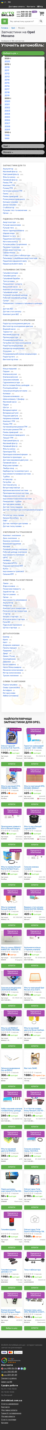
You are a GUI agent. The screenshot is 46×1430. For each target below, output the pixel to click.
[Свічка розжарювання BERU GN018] (11, 1058)
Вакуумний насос (10, 287)
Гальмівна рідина (8, 1230)
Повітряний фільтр (11, 174)
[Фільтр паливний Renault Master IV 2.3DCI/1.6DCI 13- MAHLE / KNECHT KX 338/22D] (11, 897)
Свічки (6, 213)
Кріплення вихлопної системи (15, 490)
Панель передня (10, 648)
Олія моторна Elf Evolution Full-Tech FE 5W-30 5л (10, 747)
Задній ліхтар (9, 592)
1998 (7, 135)
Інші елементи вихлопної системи (17, 499)
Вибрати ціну (11, 1328)
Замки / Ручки (9, 656)
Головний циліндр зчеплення (15, 549)
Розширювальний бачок (13, 340)
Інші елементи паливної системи (17, 474)
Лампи (6, 583)
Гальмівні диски (10, 276)
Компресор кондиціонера (14, 348)
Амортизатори (9, 222)
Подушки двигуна (10, 416)
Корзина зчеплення (11, 541)
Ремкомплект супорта (12, 284)
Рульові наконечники (12, 225)
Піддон (6, 405)
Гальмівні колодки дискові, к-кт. (8, 1271)
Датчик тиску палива (12, 526)
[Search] (40, 21)
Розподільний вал (11, 388)
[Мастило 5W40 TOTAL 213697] (34, 1058)
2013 (7, 76)
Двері (5, 653)
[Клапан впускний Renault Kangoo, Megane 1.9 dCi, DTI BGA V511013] (11, 1300)
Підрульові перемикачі (12, 625)
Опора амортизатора (12, 250)
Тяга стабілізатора (32, 1270)
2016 (7, 86)
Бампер (6, 637)
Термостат (8, 332)
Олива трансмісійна (11, 688)
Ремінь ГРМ (8, 183)
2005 (7, 117)
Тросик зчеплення (11, 676)
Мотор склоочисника (12, 673)
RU (9, 2)
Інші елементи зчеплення (14, 555)
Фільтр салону (9, 177)
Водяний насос (9, 329)
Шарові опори (9, 233)
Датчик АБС (8, 309)
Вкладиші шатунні (11, 413)
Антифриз (7, 690)
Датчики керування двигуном (16, 460)
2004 (7, 114)
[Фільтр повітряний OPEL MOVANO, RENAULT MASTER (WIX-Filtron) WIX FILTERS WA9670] (34, 776)
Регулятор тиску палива (13, 515)
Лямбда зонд (8, 468)
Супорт (6, 301)
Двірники (7, 662)
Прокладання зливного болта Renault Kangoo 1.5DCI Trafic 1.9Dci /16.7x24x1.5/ (11, 828)
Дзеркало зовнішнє (11, 645)
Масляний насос (10, 402)
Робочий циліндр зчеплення (15, 552)
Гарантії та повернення (11, 1413)
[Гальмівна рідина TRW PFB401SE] (11, 1219)
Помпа (6, 194)
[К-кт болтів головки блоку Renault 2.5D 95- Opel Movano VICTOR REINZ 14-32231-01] (34, 1099)
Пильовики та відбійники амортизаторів (20, 258)
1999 (7, 138)
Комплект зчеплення (12, 535)
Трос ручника (9, 281)
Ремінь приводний (11, 196)
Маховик (7, 547)
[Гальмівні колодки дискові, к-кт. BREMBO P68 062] (11, 1260)
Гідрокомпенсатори (11, 382)
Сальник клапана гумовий (31, 868)
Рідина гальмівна (10, 685)
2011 (7, 70)
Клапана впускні (10, 374)
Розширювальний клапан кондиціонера (20, 354)
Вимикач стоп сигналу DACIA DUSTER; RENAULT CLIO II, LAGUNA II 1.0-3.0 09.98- (34, 908)
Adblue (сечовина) (10, 696)
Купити (11, 764)
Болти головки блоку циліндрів (16, 385)
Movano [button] (7, 152)
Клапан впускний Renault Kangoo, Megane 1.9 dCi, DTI (11, 1311)
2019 (7, 95)
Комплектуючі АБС (11, 314)
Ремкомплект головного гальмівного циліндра (22, 303)
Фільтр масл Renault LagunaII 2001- (33, 828)
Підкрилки (7, 651)
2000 (7, 101)
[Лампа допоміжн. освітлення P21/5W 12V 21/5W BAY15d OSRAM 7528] (11, 1179)
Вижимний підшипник (12, 544)
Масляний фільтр (10, 172)
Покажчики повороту (12, 589)
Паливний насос (10, 463)
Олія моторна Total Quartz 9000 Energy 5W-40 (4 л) (34, 1231)
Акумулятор (8, 169)
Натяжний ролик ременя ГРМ (15, 427)
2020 (7, 61)
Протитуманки (9, 594)
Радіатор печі (9, 357)
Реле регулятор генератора (15, 611)
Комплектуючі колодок (13, 290)
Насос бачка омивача (12, 667)
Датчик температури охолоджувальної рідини (23, 510)
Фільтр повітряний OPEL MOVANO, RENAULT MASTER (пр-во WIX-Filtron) (34, 787)
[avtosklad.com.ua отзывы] (11, 1360)
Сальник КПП (8, 574)
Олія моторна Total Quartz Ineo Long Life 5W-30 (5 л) (33, 1190)
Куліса (6, 569)
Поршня (6, 371)
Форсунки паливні (11, 466)
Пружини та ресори (11, 247)
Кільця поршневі (10, 369)
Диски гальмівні (10, 205)
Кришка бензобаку (11, 518)
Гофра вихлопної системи (14, 496)
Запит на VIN (6, 1382)
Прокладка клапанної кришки (15, 454)
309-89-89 (24, 16)
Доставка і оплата (17, 7)
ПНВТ (5, 521)
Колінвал (7, 394)
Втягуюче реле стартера (14, 619)
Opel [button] (5, 146)
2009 (7, 129)
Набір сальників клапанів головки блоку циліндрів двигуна (11, 1110)
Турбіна (6, 477)
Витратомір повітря (11, 488)
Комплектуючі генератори (14, 608)
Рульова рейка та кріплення (15, 244)
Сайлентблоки (9, 253)
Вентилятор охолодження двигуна (18, 326)
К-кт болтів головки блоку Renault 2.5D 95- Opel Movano (34, 1110)
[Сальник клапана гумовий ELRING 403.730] (34, 857)
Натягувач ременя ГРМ (13, 191)
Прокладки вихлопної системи (16, 493)
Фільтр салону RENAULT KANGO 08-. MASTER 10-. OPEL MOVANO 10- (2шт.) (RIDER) (11, 949)
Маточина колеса (10, 242)
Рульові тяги (8, 228)
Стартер (7, 614)
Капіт (5, 642)
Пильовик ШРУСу (10, 563)
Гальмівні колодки (11, 273)
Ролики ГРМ (8, 188)
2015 (7, 83)
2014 (7, 79)
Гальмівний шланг (10, 292)
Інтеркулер (8, 479)
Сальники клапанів (11, 380)
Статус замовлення (9, 1404)
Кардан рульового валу (13, 264)
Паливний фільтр (10, 180)
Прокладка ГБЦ (9, 452)
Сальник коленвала (11, 396)
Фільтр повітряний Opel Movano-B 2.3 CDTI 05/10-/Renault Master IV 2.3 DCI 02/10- (34, 989)
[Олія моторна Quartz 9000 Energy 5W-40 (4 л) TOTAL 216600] (34, 1219)
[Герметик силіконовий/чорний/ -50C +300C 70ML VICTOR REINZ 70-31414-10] (35, 736)
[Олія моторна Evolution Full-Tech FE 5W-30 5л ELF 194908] (12, 736)
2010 (7, 67)
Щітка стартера (10, 628)
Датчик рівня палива (12, 504)
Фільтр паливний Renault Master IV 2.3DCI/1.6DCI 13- (8, 908)
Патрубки (7, 482)
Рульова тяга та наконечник (15, 210)
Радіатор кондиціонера (13, 346)
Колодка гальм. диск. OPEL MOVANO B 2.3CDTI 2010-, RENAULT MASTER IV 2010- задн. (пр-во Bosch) (34, 1311)
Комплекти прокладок (12, 457)
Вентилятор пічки (11, 359)
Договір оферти (8, 1416)
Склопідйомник (9, 659)
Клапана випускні (10, 377)
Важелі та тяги (9, 236)
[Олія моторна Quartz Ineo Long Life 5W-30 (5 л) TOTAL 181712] (34, 1179)
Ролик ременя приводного (14, 199)
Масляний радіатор (11, 335)
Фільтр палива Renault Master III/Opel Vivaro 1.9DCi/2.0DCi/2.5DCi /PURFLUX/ (11, 868)
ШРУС (5, 558)
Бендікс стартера (11, 617)
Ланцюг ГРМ (8, 438)
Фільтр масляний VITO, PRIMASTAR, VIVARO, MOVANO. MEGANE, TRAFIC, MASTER (10, 787)
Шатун (6, 407)
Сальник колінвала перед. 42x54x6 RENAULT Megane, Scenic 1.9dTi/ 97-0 (34, 1150)
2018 (7, 92)
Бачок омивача (9, 664)
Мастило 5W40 (30, 1068)
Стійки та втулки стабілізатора (17, 255)
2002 (7, 107)
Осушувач (7, 351)
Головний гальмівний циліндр (15, 295)
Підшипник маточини (12, 239)
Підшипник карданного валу (15, 261)
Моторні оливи (9, 693)
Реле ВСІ (7, 622)
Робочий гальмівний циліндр (15, 298)
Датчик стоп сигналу (12, 312)
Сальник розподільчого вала (15, 391)
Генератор (7, 606)
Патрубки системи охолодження (17, 343)
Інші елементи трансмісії (13, 571)
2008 (7, 126)
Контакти (31, 7)
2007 (7, 123)
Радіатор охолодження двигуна (17, 324)
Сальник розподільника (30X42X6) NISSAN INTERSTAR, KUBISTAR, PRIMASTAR (11, 989)
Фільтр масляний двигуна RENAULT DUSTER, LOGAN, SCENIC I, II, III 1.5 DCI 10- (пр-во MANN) (11, 1150)
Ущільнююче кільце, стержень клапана (32, 949)
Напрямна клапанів (11, 418)
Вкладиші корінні (10, 410)
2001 (7, 104)
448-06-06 (24, 12)
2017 (7, 89)
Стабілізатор (9, 208)
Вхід (41, 7)
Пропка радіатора (11, 337)
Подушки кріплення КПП (13, 566)
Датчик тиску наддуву (13, 507)
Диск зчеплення (10, 538)
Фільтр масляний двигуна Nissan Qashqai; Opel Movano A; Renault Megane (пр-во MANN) (34, 1029)
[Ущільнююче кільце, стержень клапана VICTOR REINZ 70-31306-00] (34, 937)
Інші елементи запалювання (15, 600)
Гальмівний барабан (11, 278)
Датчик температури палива (15, 523)
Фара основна (9, 586)
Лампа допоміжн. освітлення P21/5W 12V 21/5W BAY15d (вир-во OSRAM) (11, 1190)
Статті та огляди (8, 1420)
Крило (5, 640)
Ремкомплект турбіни (12, 501)
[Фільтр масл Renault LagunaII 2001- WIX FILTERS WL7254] (34, 816)
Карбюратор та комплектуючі (16, 471)
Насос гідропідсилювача (13, 231)
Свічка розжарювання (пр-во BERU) (10, 1069)
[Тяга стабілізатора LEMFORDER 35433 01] (34, 1260)
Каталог (4, 1423)
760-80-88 (24, 14)
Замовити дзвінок (9, 1378)
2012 (7, 73)
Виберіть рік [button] (10, 53)
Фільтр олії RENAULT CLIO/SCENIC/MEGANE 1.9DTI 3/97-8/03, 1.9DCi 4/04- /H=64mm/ (11, 1029)
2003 (7, 110)
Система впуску (10, 485)
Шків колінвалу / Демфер (14, 399)
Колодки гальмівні (11, 202)
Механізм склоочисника (13, 670)
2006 (7, 120)
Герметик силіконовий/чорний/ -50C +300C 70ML (34, 747)
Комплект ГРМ (9, 185)
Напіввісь (7, 560)
